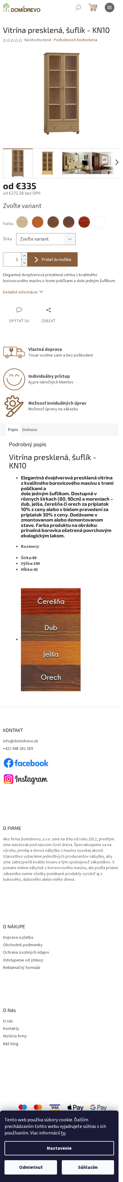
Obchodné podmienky (23, 945)
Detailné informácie (20, 292)
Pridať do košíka (56, 259)
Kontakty (11, 1029)
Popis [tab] (13, 430)
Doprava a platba (18, 938)
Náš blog (11, 1044)
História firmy (15, 1036)
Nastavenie (59, 1148)
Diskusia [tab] (29, 430)
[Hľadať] (78, 7)
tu (63, 1133)
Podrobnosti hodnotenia (75, 40)
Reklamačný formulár (22, 968)
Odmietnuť (30, 1167)
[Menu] (110, 7)
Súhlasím (88, 1167)
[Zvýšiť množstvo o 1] (24, 256)
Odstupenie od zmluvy (23, 960)
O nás (8, 1021)
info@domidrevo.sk (20, 741)
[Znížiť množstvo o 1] (24, 262)
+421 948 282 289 (18, 749)
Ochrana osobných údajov (26, 952)
